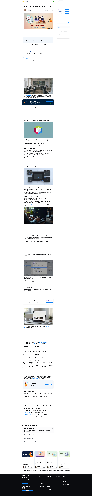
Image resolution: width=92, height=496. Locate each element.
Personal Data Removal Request (41, 487)
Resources (64, 476)
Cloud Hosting (48, 486)
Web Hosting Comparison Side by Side (66, 481)
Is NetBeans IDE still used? (29, 434)
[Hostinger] (49, 300)
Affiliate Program (41, 480)
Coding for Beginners (28, 412)
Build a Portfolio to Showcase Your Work (63, 31)
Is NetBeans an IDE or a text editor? (30, 441)
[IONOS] (60, 13)
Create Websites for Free (28, 414)
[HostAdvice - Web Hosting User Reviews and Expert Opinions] (25, 1)
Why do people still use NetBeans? (30, 445)
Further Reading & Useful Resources (62, 37)
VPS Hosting (48, 483)
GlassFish (27, 204)
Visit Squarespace (46, 53)
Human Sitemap (40, 479)
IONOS (25, 333)
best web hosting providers (43, 342)
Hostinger (49, 332)
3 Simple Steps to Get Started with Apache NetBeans (63, 29)
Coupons (49, 103)
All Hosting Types (49, 476)
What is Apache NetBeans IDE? (62, 25)
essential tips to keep (35, 378)
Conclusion (59, 34)
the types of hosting (32, 343)
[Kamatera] (60, 11)
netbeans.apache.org (28, 251)
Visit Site (49, 101)
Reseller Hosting (49, 489)
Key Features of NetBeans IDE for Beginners (62, 27)
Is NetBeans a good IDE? (28, 438)
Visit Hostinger (49, 302)
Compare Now (49, 384)
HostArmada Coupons (57, 479)
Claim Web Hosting (41, 483)
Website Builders (49, 490)
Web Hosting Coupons (57, 476)
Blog (63, 477)
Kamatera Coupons (57, 477)
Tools (63, 479)
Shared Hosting (48, 480)
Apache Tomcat (32, 204)
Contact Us (40, 477)
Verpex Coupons (57, 483)
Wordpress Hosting (49, 479)
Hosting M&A (27, 490)
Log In (31, 483)
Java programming (28, 95)
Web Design (26, 416)
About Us (40, 476)
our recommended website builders (31, 41)
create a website (41, 332)
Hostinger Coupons (57, 480)
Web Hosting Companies (66, 484)
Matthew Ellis (29, 9)
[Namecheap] (26, 102)
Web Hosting (48, 477)
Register (25, 483)
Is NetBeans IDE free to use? (29, 428)
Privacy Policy (40, 488)
